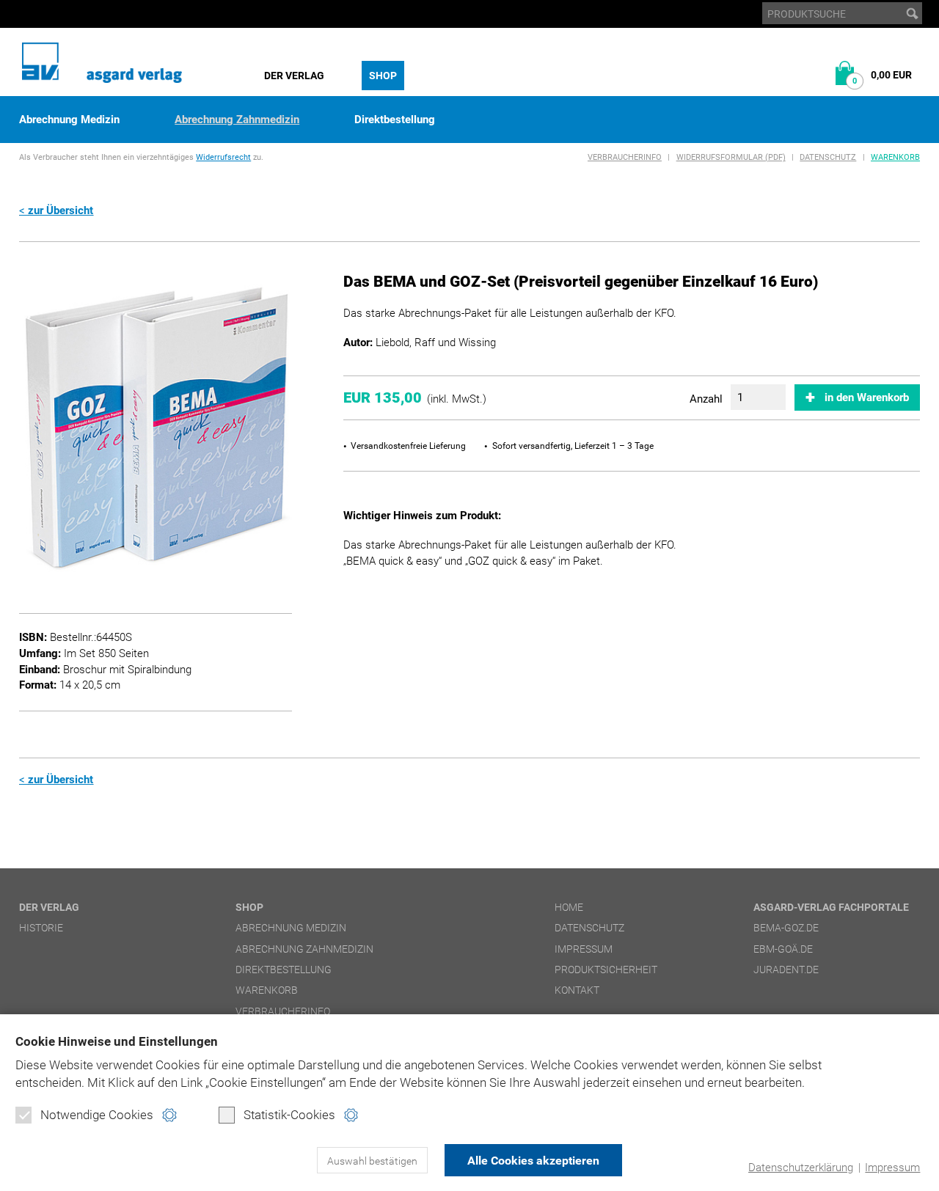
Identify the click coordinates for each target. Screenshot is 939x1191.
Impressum (892, 1167)
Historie (41, 928)
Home (569, 907)
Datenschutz (828, 157)
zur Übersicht (60, 210)
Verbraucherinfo (625, 157)
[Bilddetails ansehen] (155, 427)
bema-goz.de (786, 928)
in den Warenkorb (867, 397)
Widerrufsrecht (223, 157)
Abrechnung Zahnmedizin (237, 119)
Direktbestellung (394, 119)
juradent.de (786, 969)
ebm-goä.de (783, 949)
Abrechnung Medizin (69, 119)
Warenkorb (895, 157)
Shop (383, 75)
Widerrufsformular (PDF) (731, 157)
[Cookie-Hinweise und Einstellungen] (169, 1115)
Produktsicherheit (606, 969)
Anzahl (706, 399)
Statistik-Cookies (289, 1114)
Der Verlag (294, 75)
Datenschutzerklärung (800, 1167)
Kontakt (577, 990)
